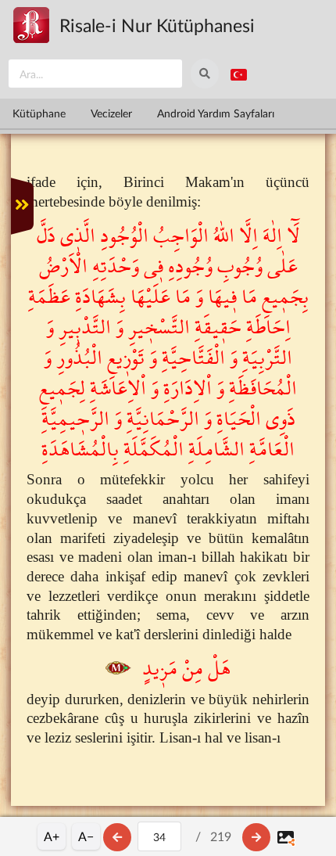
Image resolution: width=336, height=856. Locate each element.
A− (86, 836)
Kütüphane (39, 113)
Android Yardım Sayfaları (215, 113)
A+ (51, 836)
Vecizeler (111, 113)
